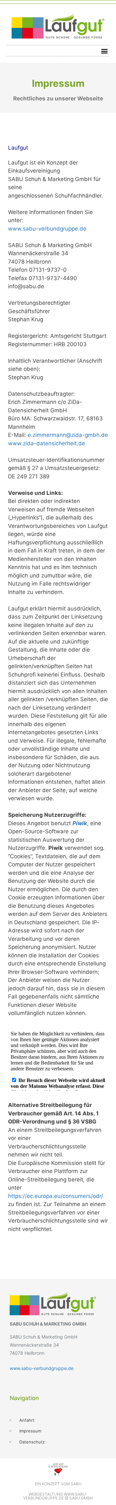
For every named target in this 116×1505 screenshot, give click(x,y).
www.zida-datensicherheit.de (46, 443)
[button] (104, 50)
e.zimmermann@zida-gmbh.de (68, 435)
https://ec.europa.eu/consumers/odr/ (55, 1196)
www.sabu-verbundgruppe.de (47, 228)
